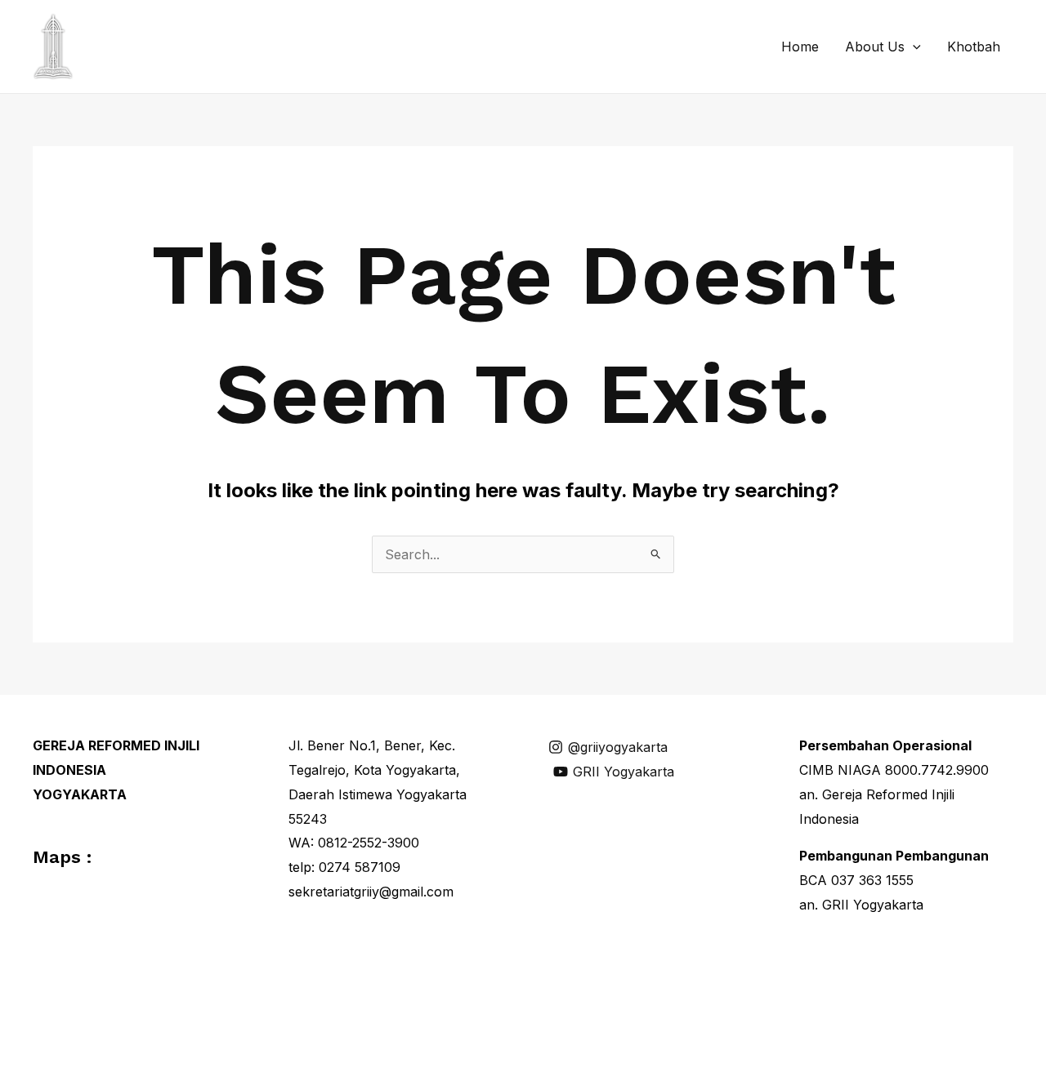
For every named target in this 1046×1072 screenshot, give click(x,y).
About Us (875, 46)
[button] (913, 46)
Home (800, 46)
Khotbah (973, 46)
